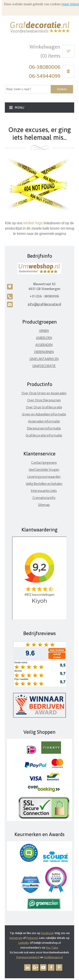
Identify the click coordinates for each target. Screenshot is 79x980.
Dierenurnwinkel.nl (28, 957)
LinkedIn (23, 942)
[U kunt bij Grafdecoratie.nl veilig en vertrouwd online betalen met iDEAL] (31, 753)
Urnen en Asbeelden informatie (44, 414)
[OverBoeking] (44, 791)
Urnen (44, 331)
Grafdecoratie (44, 366)
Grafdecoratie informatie (44, 435)
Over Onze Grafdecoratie (44, 407)
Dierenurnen (44, 352)
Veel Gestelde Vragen (44, 470)
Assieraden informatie (44, 421)
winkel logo (33, 223)
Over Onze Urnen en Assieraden (44, 393)
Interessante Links (44, 491)
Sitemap (44, 505)
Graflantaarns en (44, 359)
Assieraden (44, 345)
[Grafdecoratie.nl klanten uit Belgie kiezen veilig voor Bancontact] (53, 780)
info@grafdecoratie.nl (44, 304)
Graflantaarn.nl (53, 957)
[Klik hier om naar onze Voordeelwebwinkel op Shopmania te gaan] (30, 892)
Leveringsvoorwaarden (44, 477)
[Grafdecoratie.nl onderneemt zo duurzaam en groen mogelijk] (43, 908)
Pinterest (32, 937)
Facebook (47, 933)
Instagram (15, 937)
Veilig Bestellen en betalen (44, 484)
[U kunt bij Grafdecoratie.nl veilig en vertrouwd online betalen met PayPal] (35, 767)
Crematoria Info (44, 498)
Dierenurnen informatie (44, 428)
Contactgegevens (44, 463)
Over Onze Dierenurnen (44, 400)
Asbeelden (44, 338)
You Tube (52, 947)
